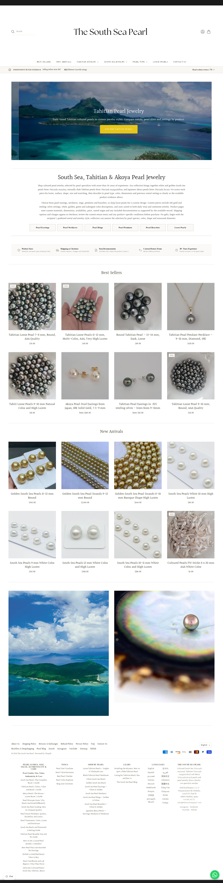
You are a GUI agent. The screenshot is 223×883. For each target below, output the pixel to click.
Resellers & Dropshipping (22, 749)
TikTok (93, 749)
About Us (15, 744)
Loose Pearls (160, 61)
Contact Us (179, 61)
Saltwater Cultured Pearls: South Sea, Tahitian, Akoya (34, 869)
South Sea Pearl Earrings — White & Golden (96, 788)
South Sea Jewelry (114, 61)
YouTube (73, 749)
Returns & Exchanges (48, 744)
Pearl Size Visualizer (64, 768)
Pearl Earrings (42, 227)
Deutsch (151, 783)
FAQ (93, 744)
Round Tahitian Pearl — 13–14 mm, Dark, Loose (138, 336)
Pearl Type (139, 61)
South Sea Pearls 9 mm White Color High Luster (32, 565)
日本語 (151, 795)
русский (151, 776)
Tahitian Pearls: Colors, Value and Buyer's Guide (33, 788)
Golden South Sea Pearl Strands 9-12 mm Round (85, 495)
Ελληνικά (165, 791)
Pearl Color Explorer (64, 780)
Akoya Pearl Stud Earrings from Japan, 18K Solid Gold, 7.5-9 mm (85, 406)
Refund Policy (67, 744)
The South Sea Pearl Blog (127, 782)
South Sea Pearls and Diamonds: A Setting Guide (33, 829)
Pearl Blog (41, 749)
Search (52, 749)
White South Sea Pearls (95, 779)
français (151, 791)
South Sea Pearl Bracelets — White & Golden (96, 806)
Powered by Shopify (43, 753)
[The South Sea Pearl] (111, 32)
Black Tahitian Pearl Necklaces (96, 775)
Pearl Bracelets (153, 227)
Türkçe (165, 802)
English (204, 745)
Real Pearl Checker (65, 776)
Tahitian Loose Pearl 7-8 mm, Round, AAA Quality (32, 336)
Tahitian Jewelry (86, 61)
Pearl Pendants (125, 227)
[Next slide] (208, 120)
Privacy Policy (82, 744)
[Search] (12, 31)
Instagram (62, 749)
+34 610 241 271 (189, 799)
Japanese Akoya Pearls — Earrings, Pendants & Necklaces (96, 812)
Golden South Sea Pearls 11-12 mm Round (32, 495)
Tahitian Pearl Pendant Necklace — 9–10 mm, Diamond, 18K (191, 336)
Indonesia (165, 780)
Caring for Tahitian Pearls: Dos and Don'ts (127, 777)
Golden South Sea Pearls (96, 783)
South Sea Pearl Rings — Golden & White (96, 799)
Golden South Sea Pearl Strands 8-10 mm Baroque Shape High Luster (138, 495)
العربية (165, 772)
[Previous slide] (14, 120)
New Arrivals (63, 61)
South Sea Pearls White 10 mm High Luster (190, 495)
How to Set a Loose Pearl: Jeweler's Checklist (33, 842)
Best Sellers (44, 61)
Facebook (194, 807)
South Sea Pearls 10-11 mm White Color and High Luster (138, 565)
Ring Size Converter (65, 783)
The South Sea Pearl (26, 753)
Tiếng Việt (165, 787)
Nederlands (151, 787)
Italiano (151, 780)
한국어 (165, 768)
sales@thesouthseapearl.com (189, 802)
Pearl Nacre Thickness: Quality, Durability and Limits (34, 815)
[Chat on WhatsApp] (214, 874)
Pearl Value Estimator (65, 772)
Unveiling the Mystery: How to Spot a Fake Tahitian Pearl (127, 770)
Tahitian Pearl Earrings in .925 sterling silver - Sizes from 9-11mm (138, 406)
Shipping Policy (29, 744)
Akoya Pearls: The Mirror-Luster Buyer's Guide (33, 795)
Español (151, 772)
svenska (165, 799)
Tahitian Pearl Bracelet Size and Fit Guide (33, 836)
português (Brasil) (151, 801)
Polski (165, 795)
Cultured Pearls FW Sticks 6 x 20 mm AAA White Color (190, 565)
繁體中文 (165, 783)
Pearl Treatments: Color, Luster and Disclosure (34, 822)
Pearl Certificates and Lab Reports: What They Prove (33, 863)
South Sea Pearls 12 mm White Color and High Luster (85, 565)
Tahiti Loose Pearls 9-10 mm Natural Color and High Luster (32, 406)
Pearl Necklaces (70, 227)
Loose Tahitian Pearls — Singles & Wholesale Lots (96, 770)
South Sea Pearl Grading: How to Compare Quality (33, 809)
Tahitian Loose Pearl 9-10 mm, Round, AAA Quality (191, 406)
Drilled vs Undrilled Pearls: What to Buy (34, 856)
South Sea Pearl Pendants (96, 793)
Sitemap (83, 749)
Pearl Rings (98, 227)
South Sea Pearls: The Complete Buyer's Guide (34, 782)
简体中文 (165, 776)
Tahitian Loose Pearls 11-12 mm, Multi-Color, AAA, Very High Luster (85, 336)
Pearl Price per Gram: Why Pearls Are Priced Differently (33, 802)
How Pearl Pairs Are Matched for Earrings (34, 849)
